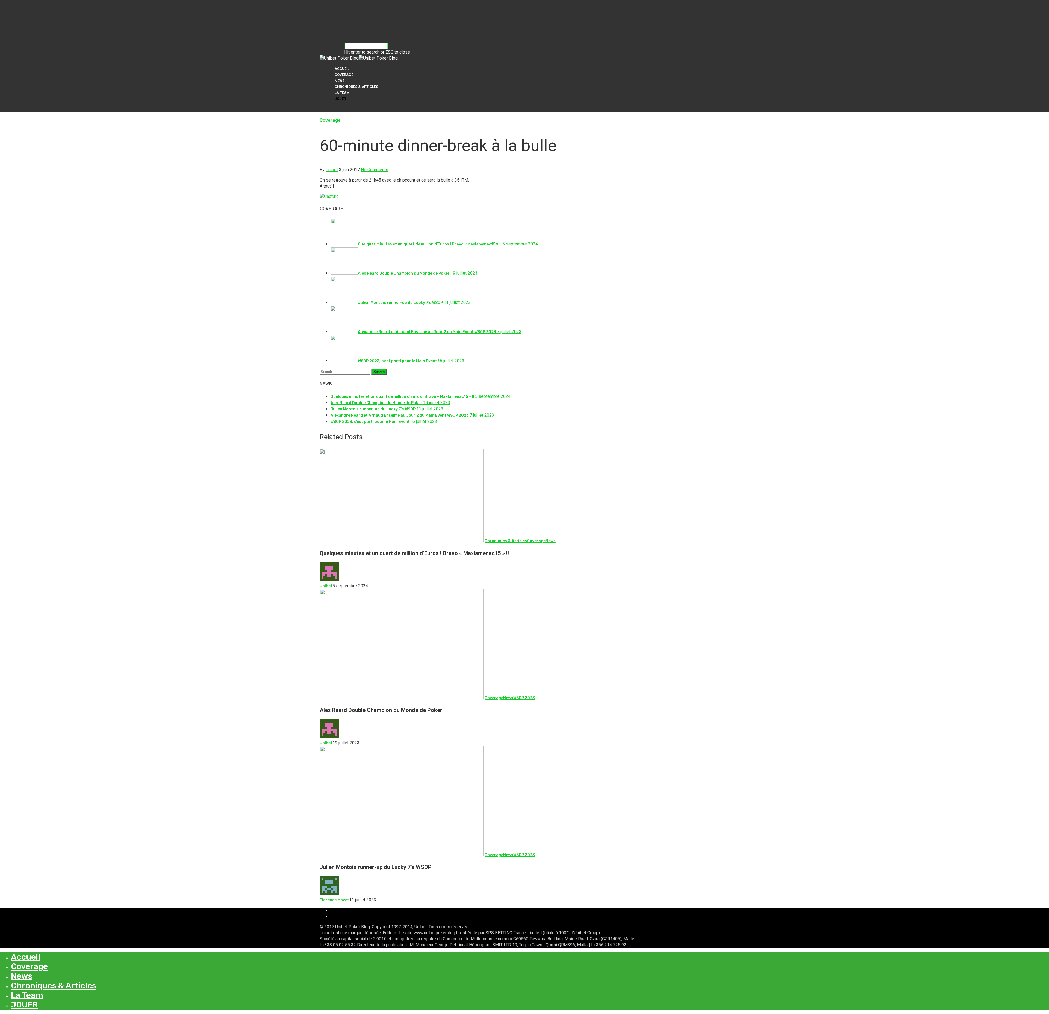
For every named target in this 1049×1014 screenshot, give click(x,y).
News (339, 81)
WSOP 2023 (524, 698)
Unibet (332, 169)
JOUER (340, 99)
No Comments (374, 169)
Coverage (344, 75)
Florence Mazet (334, 900)
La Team (342, 93)
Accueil (342, 69)
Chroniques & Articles (356, 87)
